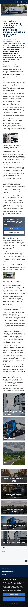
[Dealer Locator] (22, 2)
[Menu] (2, 2)
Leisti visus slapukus (14, 594)
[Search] (18, 2)
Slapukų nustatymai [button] (14, 228)
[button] (14, 547)
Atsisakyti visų (14, 599)
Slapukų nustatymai (14, 603)
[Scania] (26, 2)
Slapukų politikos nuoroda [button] (14, 232)
